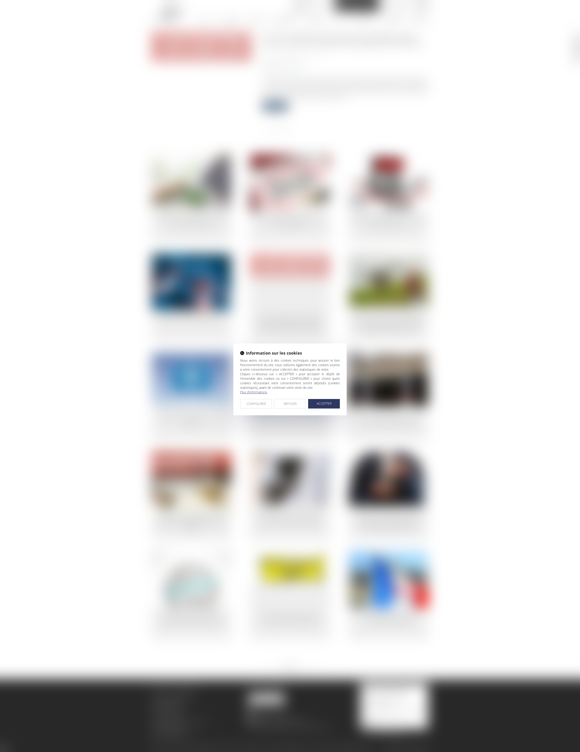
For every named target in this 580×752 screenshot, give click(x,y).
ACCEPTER (324, 403)
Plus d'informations (253, 392)
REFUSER (290, 403)
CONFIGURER (256, 403)
